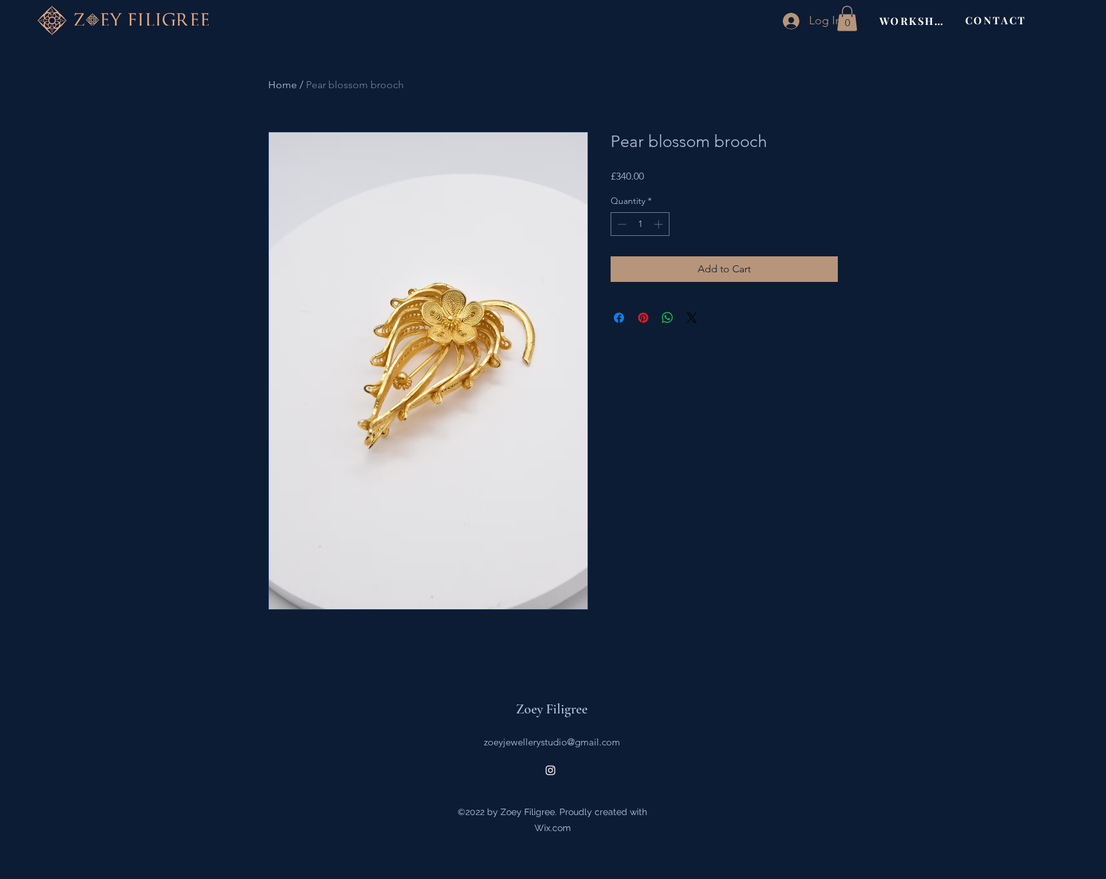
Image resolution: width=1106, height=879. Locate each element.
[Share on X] (692, 317)
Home (282, 85)
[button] (847, 18)
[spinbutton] (640, 224)
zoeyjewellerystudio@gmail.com (552, 742)
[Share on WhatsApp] (667, 317)
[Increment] (660, 224)
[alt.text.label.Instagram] (550, 770)
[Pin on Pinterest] (643, 317)
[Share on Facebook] (619, 317)
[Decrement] (621, 224)
